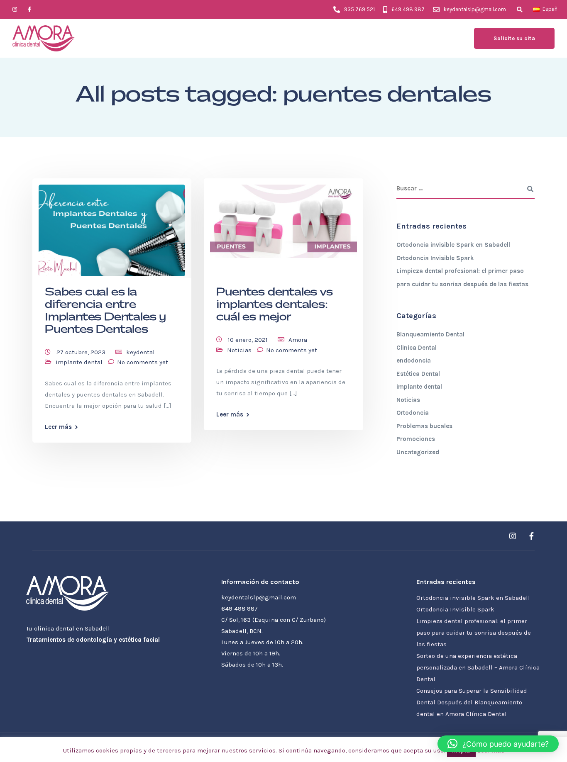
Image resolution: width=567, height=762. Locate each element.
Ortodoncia (412, 412)
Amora (297, 339)
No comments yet (142, 362)
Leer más (58, 427)
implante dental (79, 362)
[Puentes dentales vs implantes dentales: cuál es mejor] (283, 218)
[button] (498, 743)
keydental (140, 352)
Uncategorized (417, 452)
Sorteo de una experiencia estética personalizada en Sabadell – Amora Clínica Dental (478, 667)
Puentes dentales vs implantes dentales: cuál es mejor (274, 304)
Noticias (239, 350)
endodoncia (413, 360)
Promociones (415, 439)
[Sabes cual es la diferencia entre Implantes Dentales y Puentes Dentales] (111, 227)
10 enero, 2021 (248, 339)
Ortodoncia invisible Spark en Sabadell (453, 244)
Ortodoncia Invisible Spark (435, 258)
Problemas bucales (424, 426)
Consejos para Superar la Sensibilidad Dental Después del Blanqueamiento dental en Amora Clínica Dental (471, 702)
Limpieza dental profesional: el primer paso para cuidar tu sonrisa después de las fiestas (473, 632)
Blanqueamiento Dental (430, 334)
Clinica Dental (416, 347)
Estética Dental (418, 373)
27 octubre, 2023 (81, 352)
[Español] (536, 9)
